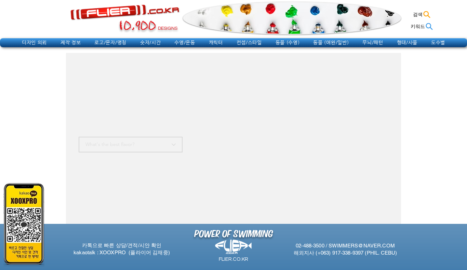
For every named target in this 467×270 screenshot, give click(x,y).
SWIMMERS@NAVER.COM (362, 245)
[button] (34, 42)
